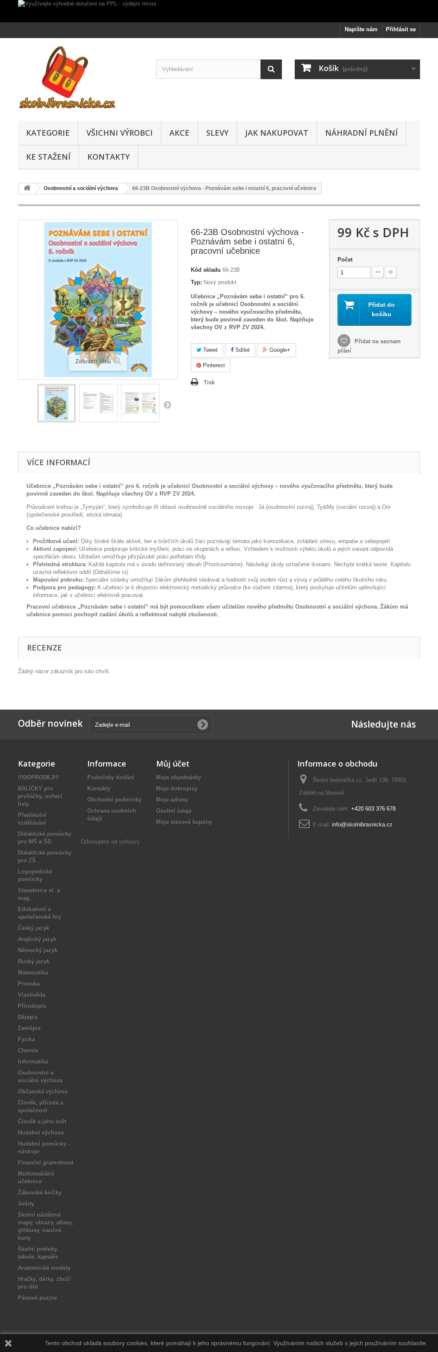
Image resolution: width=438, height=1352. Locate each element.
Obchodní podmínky (114, 799)
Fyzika (26, 1039)
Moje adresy (172, 799)
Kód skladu (206, 270)
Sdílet (242, 350)
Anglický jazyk (37, 939)
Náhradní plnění (361, 133)
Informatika (33, 1061)
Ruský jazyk (34, 961)
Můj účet (172, 763)
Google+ (279, 350)
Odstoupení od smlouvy (110, 841)
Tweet (209, 350)
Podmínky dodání (110, 777)
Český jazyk (33, 928)
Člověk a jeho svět (42, 1121)
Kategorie (48, 133)
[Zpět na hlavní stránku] (27, 188)
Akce (179, 133)
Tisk (209, 382)
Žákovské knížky (40, 1192)
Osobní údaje (174, 811)
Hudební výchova (41, 1132)
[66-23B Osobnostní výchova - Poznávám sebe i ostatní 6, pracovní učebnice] (56, 403)
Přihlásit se (401, 29)
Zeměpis (29, 1028)
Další (167, 404)
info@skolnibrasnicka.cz (362, 824)
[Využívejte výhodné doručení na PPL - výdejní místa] (219, 11)
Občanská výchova (43, 1091)
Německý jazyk (37, 950)
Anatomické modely (44, 1268)
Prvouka (29, 984)
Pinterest (213, 365)
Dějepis (28, 1017)
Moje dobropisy (177, 788)
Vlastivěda (31, 995)
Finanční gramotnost (45, 1162)
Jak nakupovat (276, 133)
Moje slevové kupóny (184, 822)
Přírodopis (32, 1006)
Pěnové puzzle (37, 1298)
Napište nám (361, 29)
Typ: (196, 282)
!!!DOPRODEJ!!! (38, 777)
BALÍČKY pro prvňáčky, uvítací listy (40, 796)
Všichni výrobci (119, 133)
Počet (344, 259)
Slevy (217, 133)
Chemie (28, 1050)
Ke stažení (48, 157)
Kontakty (108, 157)
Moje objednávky (178, 777)
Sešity (26, 1203)
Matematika (33, 972)
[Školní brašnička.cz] (80, 77)
